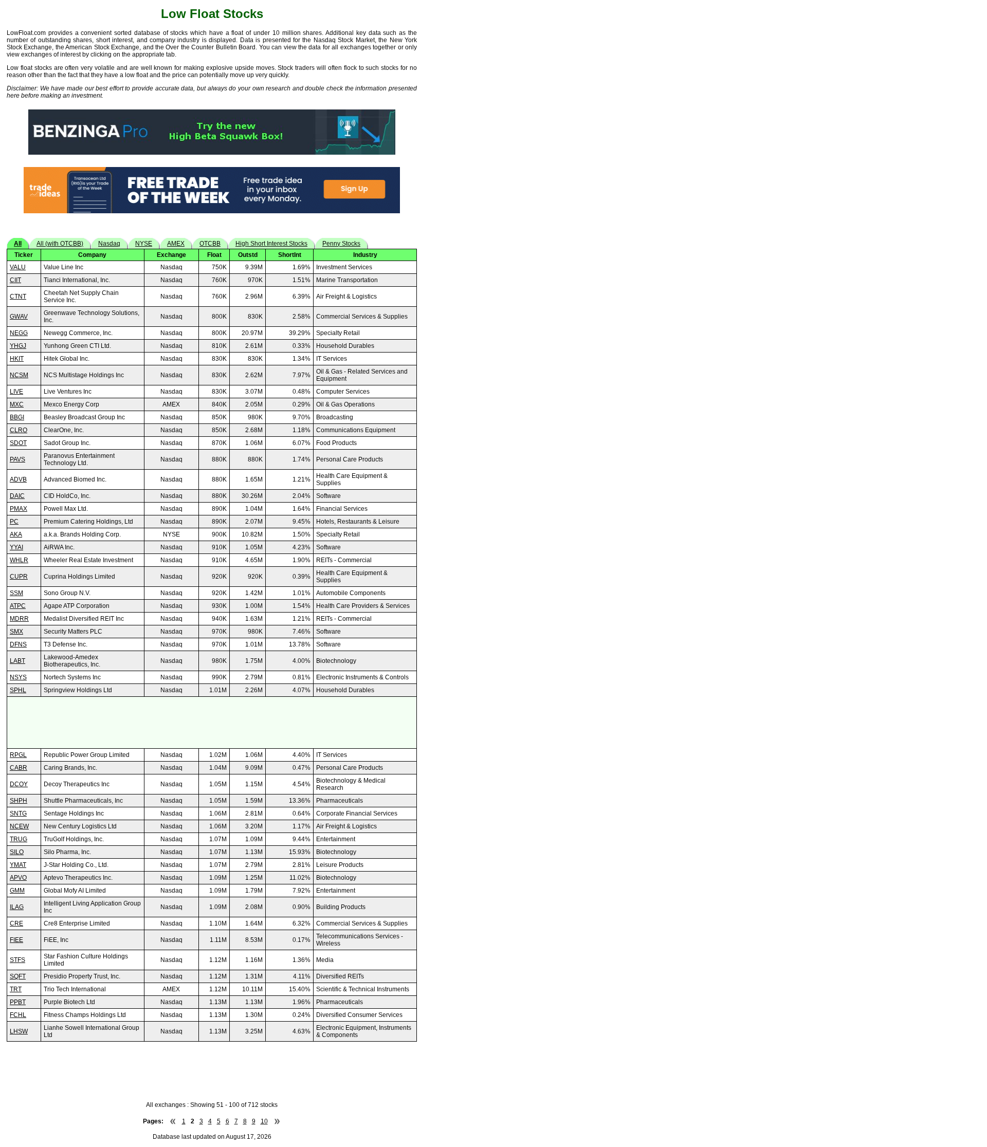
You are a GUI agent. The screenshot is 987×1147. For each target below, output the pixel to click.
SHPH (18, 800)
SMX (16, 631)
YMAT (18, 864)
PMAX (18, 508)
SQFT (18, 976)
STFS (17, 960)
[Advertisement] (212, 722)
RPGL (18, 754)
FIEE (16, 939)
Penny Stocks (341, 243)
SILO (17, 852)
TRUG (18, 839)
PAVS (17, 459)
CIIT (15, 280)
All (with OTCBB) (59, 243)
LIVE (16, 391)
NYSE (143, 243)
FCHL (18, 1015)
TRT (16, 989)
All (18, 243)
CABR (18, 767)
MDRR (19, 618)
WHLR (19, 560)
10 (264, 1121)
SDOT (18, 443)
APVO (18, 877)
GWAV (19, 316)
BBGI (17, 417)
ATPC (18, 605)
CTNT (18, 296)
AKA (16, 534)
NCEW (19, 826)
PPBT (18, 1002)
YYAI (16, 547)
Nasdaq (109, 243)
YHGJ (18, 345)
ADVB (18, 479)
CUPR (19, 576)
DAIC (17, 495)
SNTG (18, 813)
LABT (17, 660)
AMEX (176, 243)
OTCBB (210, 243)
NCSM (19, 375)
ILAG (17, 907)
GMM (17, 890)
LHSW (19, 1031)
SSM (16, 593)
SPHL (18, 690)
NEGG (19, 333)
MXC (17, 404)
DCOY (19, 784)
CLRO (18, 430)
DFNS (18, 644)
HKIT (17, 358)
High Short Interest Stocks (271, 243)
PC (14, 521)
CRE (16, 923)
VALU (18, 267)
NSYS (18, 677)
